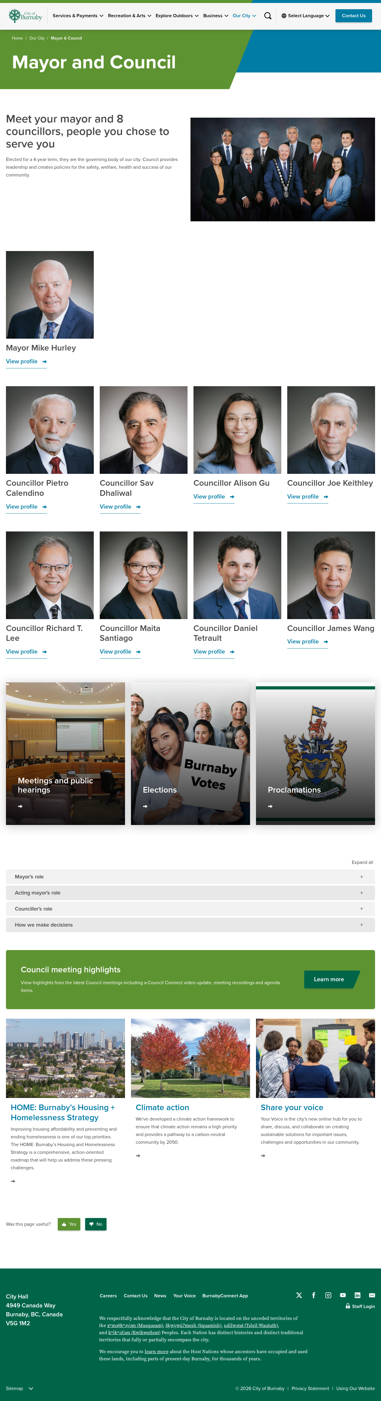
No (99, 1224)
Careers (108, 1296)
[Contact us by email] (372, 1295)
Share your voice (292, 1107)
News (160, 1296)
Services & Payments (75, 16)
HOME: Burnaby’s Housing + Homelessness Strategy (63, 1112)
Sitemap (14, 1388)
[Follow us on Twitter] (299, 1295)
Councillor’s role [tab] (33, 908)
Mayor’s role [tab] (29, 876)
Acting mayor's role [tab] (37, 892)
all (362, 862)
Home (17, 38)
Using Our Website (355, 1388)
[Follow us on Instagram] (328, 1295)
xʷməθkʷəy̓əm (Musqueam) (135, 1325)
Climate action (162, 1107)
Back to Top (366, 1256)
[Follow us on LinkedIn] (357, 1295)
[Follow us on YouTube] (343, 1295)
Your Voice (184, 1296)
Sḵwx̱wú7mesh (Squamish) (193, 1325)
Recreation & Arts (127, 16)
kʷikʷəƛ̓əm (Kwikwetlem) (134, 1332)
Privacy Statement (310, 1388)
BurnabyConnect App (225, 1296)
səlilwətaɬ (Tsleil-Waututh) (251, 1325)
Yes (72, 1224)
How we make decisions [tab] (44, 925)
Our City (241, 16)
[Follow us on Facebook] (314, 1295)
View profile (22, 361)
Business (213, 16)
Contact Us (354, 16)
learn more (156, 1351)
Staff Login (363, 1307)
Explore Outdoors (174, 16)
